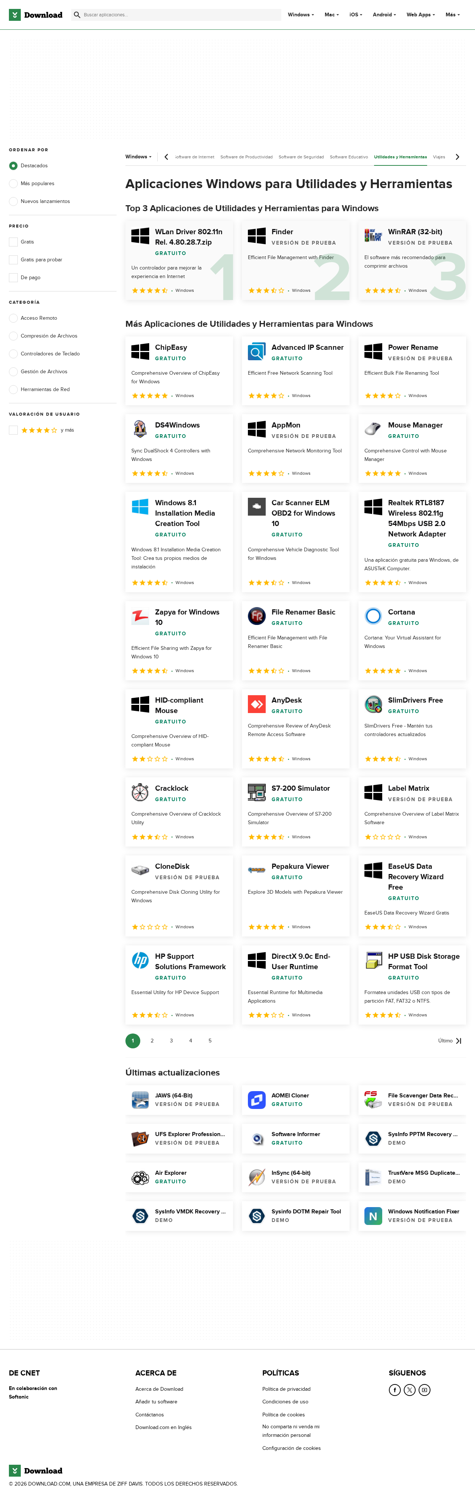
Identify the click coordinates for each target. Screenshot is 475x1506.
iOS (354, 14)
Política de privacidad (286, 1389)
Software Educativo (349, 156)
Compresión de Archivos (49, 336)
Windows (299, 14)
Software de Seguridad (301, 156)
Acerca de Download (159, 1389)
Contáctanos (149, 1414)
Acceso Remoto (39, 318)
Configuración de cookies (291, 1448)
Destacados (34, 165)
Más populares (38, 183)
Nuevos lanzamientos (45, 201)
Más (451, 15)
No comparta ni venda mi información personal (291, 1430)
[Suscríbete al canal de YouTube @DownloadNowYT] (424, 1390)
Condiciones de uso (285, 1402)
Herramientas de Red (45, 389)
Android (382, 14)
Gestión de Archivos (44, 371)
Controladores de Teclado (50, 354)
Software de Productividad (246, 156)
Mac (330, 14)
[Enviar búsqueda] (77, 15)
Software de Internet (194, 156)
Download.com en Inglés (163, 1427)
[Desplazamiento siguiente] (457, 157)
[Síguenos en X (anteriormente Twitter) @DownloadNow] (410, 1390)
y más (67, 430)
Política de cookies (283, 1414)
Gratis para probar (41, 260)
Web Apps (419, 14)
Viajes (439, 156)
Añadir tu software (156, 1402)
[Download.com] (35, 15)
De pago (30, 277)
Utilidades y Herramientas (400, 157)
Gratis (27, 242)
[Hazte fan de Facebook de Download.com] (395, 1390)
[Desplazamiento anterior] (167, 157)
